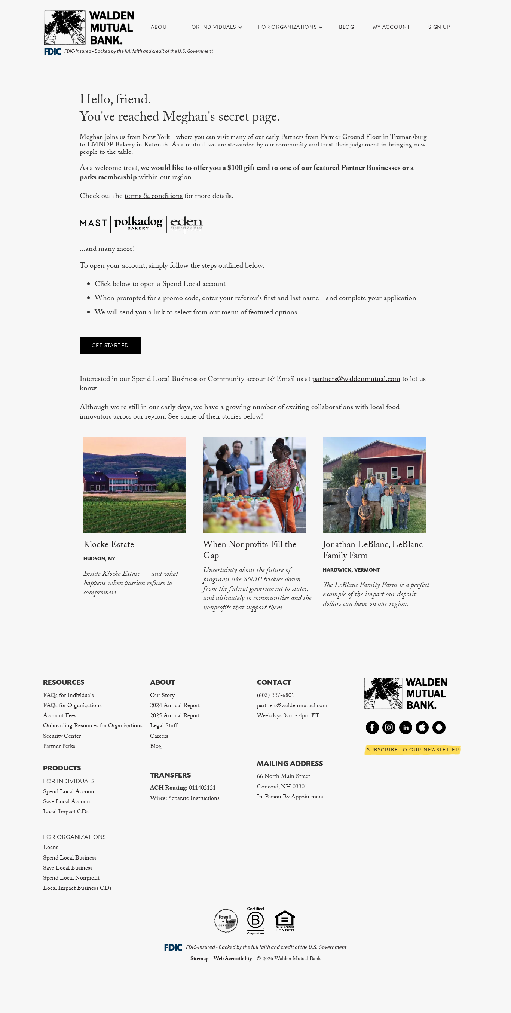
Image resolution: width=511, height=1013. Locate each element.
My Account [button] (391, 27)
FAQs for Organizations (72, 706)
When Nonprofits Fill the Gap (249, 551)
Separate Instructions (194, 799)
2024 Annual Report (175, 706)
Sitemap (199, 959)
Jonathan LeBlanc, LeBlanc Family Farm (373, 551)
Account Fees (59, 716)
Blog (346, 27)
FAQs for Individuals (68, 696)
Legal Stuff (163, 726)
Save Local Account (67, 802)
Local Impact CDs (66, 812)
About (160, 27)
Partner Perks (59, 747)
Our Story (162, 696)
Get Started (110, 345)
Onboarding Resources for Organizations (93, 726)
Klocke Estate (108, 545)
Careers (159, 737)
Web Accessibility (233, 959)
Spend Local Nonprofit (71, 879)
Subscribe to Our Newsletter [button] (413, 750)
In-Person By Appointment (290, 798)
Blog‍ (156, 747)
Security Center (62, 737)
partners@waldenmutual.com (356, 380)
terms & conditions (154, 197)
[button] (219, 27)
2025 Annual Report (175, 716)
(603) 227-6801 (275, 696)
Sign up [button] (439, 27)
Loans (50, 848)
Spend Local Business (70, 859)
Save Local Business (67, 869)
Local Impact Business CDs (77, 889)
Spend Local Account (69, 792)
